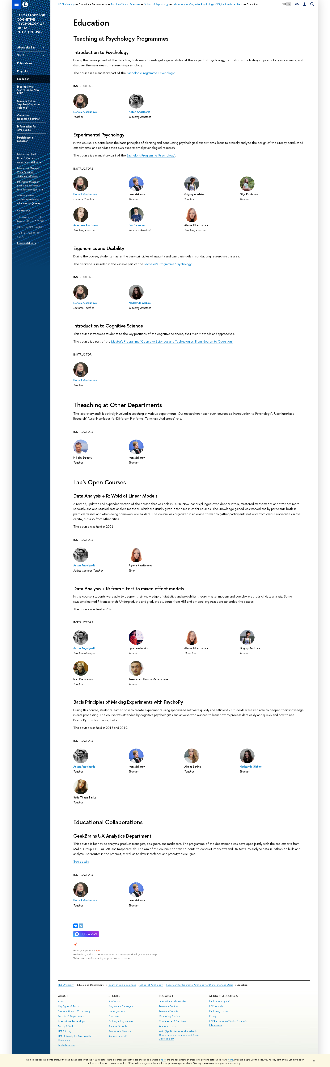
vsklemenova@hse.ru (28, 203)
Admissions (114, 1001)
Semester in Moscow (119, 1031)
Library (212, 1016)
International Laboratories (172, 1001)
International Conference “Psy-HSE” (28, 90)
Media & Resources (223, 996)
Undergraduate (116, 1011)
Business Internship (118, 1036)
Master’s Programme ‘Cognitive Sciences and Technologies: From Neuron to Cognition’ (172, 341)
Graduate (113, 1016)
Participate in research (25, 139)
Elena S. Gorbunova (28, 158)
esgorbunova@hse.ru (29, 162)
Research (166, 996)
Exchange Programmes (120, 1021)
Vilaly (20, 171)
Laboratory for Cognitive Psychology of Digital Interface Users (199, 984)
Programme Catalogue (120, 1006)
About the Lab (26, 47)
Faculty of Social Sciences (122, 984)
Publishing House (218, 1011)
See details (81, 861)
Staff (20, 55)
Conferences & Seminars (172, 1021)
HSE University (66, 984)
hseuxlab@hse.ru (26, 242)
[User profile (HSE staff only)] (304, 4)
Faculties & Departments (71, 1016)
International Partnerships (71, 1021)
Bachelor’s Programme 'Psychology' (151, 155)
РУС (284, 4)
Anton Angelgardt (139, 112)
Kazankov (29, 171)
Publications (24, 63)
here (163, 1059)
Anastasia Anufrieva (85, 225)
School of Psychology (151, 984)
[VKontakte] (75, 925)
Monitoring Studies (169, 1016)
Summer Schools (117, 1026)
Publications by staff (219, 1001)
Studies (114, 996)
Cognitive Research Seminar (28, 117)
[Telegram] (81, 925)
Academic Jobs (167, 1026)
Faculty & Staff (65, 1026)
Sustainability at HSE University (74, 1011)
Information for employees (26, 128)
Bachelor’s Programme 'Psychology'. (151, 73)
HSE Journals (216, 1006)
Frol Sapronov (137, 225)
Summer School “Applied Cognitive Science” (28, 104)
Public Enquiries (66, 1045)
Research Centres (168, 1006)
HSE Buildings (65, 1031)
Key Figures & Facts (68, 1006)
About (63, 996)
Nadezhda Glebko (140, 303)
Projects (22, 71)
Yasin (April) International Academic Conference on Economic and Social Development (179, 1035)
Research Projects (168, 1011)
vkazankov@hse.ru (27, 175)
